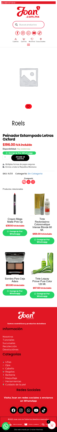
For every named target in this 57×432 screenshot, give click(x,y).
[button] (28, 44)
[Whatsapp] (28, 182)
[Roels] (18, 124)
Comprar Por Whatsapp (20, 153)
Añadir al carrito (20, 158)
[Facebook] (24, 182)
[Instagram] (33, 182)
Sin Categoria (35, 173)
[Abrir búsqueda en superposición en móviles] (28, 25)
